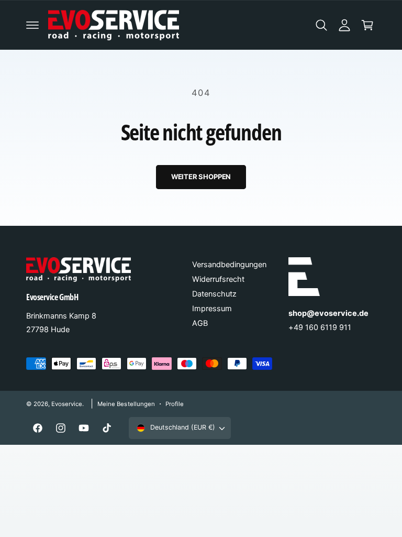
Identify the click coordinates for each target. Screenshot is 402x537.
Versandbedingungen (229, 264)
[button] (32, 25)
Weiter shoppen (201, 176)
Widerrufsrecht (218, 279)
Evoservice (66, 404)
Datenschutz (214, 294)
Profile (174, 404)
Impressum (212, 308)
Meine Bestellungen (125, 404)
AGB (200, 323)
